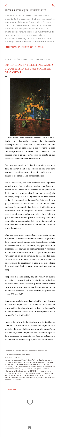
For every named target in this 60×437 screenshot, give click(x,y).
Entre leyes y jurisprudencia (25, 10)
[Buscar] (53, 4)
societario (26, 355)
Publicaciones (27, 47)
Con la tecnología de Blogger (30, 428)
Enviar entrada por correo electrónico (31, 350)
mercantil (17, 355)
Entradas (11, 47)
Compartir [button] (9, 350)
